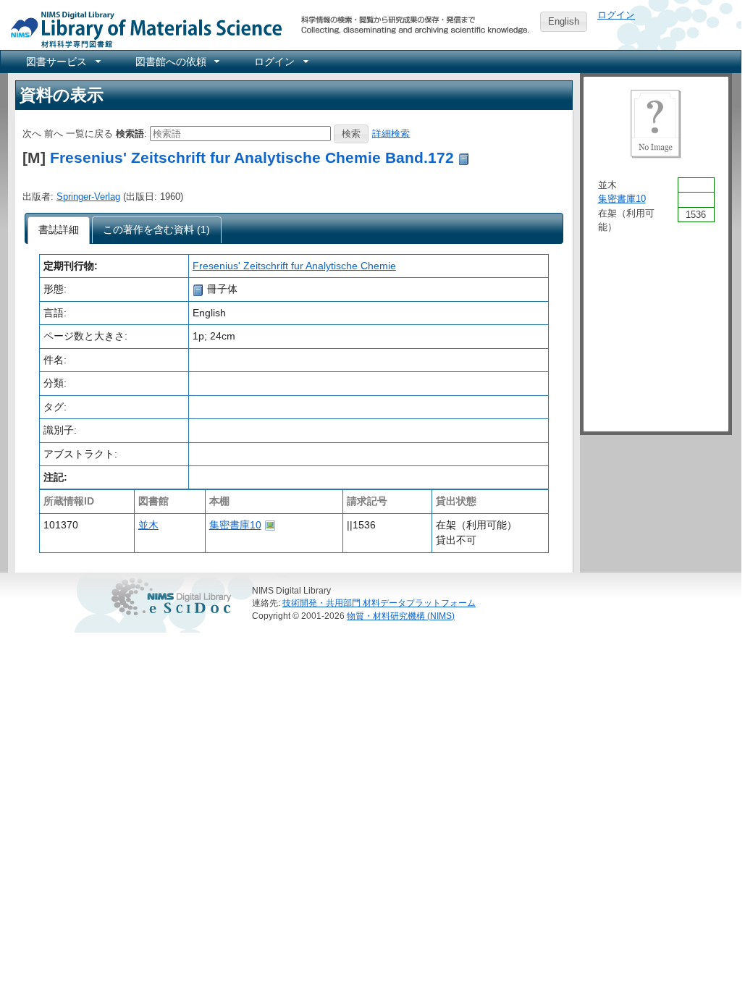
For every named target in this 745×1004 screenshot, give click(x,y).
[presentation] (59, 230)
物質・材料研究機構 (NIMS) (401, 615)
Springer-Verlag (88, 196)
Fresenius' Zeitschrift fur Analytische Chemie (294, 265)
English (563, 21)
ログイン (616, 14)
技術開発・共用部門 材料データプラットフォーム (379, 602)
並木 (148, 525)
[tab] (59, 230)
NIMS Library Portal (141, 29)
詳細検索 (391, 132)
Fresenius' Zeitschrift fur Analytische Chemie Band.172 (252, 157)
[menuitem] (62, 61)
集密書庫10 (235, 525)
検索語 (130, 132)
